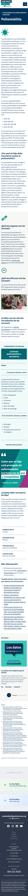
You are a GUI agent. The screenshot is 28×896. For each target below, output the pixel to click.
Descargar (8, 687)
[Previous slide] (3, 695)
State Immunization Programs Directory (14, 875)
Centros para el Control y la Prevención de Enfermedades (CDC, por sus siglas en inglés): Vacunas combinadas (13, 718)
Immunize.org (14, 800)
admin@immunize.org (16, 859)
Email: (8, 859)
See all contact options (14, 862)
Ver (2, 687)
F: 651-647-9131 (14, 856)
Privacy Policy (14, 838)
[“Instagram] (13, 827)
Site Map (14, 834)
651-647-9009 (14, 853)
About (14, 832)
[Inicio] (6, 2)
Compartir (17, 687)
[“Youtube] (21, 827)
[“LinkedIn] (17, 827)
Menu (25, 4)
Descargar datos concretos (14, 444)
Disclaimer (14, 836)
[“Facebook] (8, 827)
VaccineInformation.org (17, 785)
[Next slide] (9, 695)
